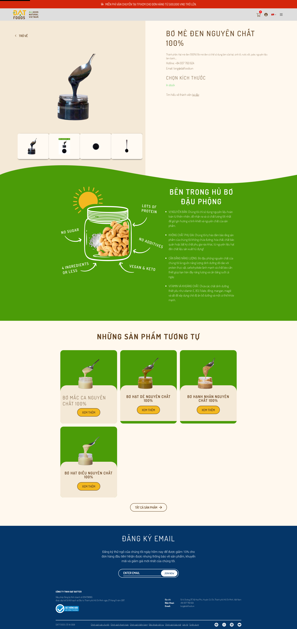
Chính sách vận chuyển (100, 624)
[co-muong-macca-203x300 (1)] (88, 388)
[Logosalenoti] (67, 607)
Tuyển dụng (194, 624)
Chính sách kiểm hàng (139, 624)
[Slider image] (148, 388)
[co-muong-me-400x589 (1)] (80, 130)
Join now (169, 573)
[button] (273, 14)
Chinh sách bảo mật (173, 624)
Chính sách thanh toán (120, 624)
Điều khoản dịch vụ (156, 624)
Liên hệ (185, 624)
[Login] (266, 14)
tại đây (195, 95)
